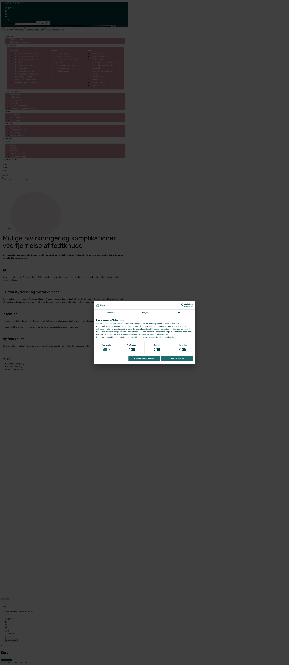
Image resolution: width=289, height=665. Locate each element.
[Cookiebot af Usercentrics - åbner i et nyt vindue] (183, 305)
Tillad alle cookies (177, 359)
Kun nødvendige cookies (144, 359)
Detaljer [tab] (144, 313)
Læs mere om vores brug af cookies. (153, 334)
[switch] (132, 349)
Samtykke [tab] (111, 313)
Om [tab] (178, 313)
